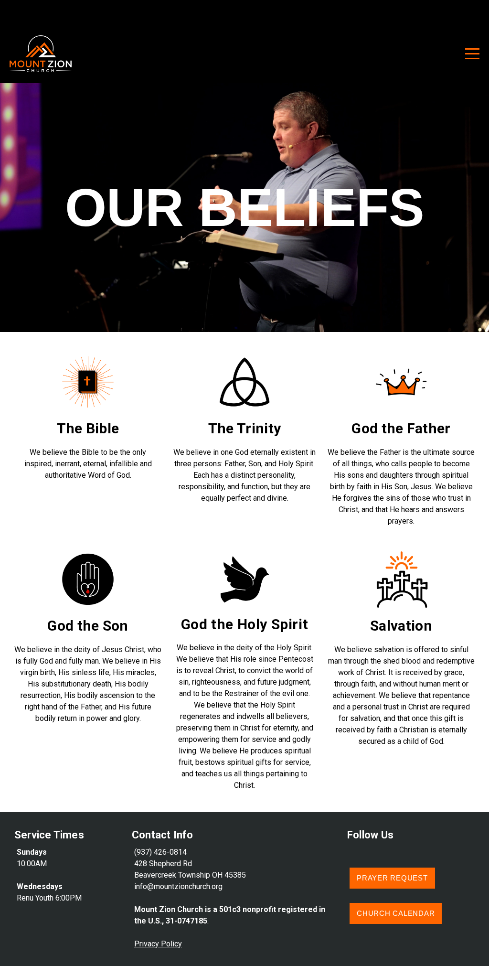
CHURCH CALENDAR (396, 913)
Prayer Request (392, 878)
